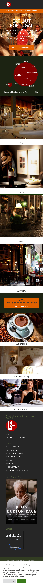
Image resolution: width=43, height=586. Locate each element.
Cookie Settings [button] (9, 581)
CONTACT (11, 464)
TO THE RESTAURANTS (21, 47)
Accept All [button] (21, 581)
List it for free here (30, 10)
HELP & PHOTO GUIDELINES (17, 470)
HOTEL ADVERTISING (15, 453)
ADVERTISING (12, 450)
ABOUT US (11, 460)
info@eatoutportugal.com (15, 437)
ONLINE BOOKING (14, 457)
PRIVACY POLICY (13, 467)
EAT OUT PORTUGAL (14, 447)
